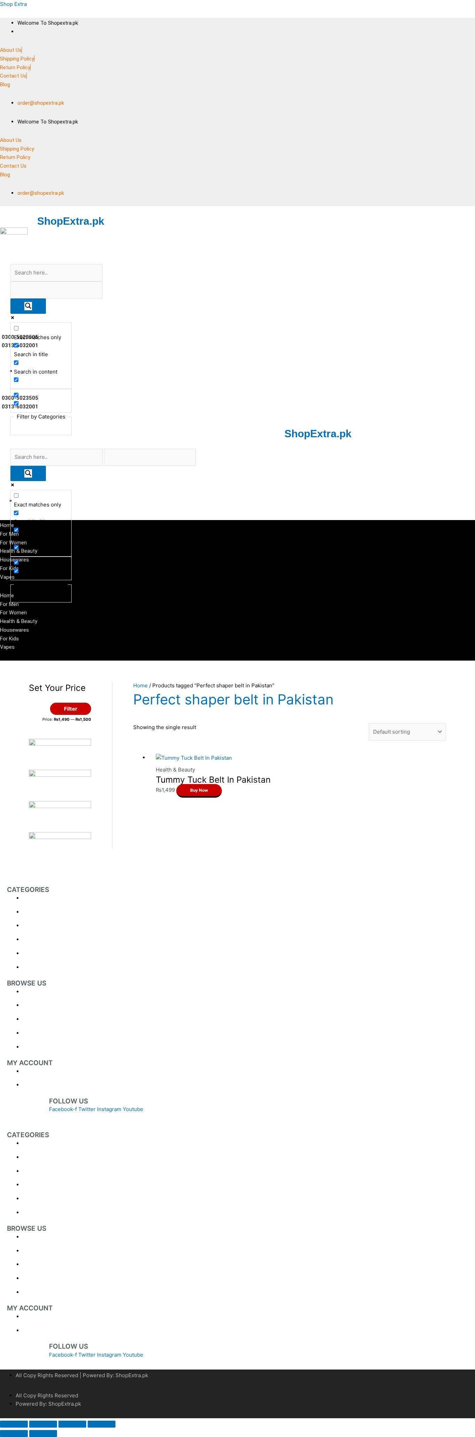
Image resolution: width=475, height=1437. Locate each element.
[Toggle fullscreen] (43, 1424)
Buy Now (199, 790)
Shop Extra (13, 4)
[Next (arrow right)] (43, 1433)
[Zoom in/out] (14, 1424)
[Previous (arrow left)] (14, 1433)
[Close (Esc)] (101, 1424)
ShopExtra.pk (70, 221)
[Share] (72, 1424)
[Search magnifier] (28, 306)
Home (140, 685)
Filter (70, 708)
